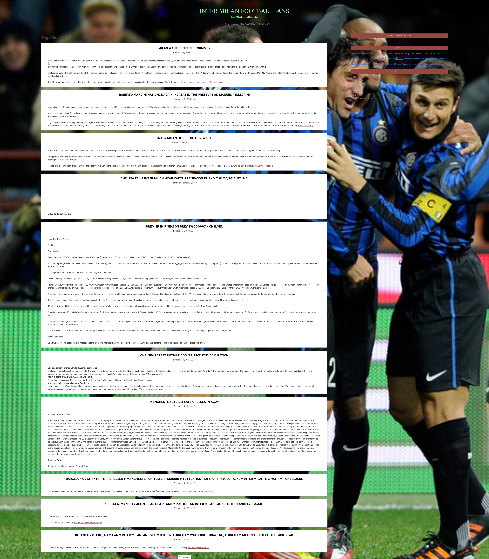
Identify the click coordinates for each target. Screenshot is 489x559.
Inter (399, 58)
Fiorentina (437, 53)
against (377, 53)
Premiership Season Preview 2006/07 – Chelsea (184, 226)
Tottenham (422, 64)
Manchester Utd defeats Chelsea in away (184, 402)
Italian (416, 58)
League (430, 58)
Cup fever (356, 77)
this (414, 64)
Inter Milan (264, 24)
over (391, 64)
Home (226, 24)
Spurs (411, 64)
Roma (399, 64)
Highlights (383, 58)
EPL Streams (358, 83)
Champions (408, 53)
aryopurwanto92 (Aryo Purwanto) (199, 491)
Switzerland (357, 95)
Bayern (395, 53)
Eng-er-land (357, 80)
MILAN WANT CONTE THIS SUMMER (184, 48)
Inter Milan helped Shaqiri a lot (184, 138)
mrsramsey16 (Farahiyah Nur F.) (88, 522)
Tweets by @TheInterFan (362, 41)
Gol (353, 89)
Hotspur (392, 59)
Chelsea (418, 53)
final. (431, 53)
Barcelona (388, 53)
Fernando (356, 86)
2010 (368, 53)
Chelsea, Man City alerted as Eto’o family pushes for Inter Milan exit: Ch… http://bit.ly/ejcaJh (184, 504)
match (364, 64)
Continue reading (217, 82)
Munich (386, 64)
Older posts (184, 557)
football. (355, 58)
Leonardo (437, 59)
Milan (371, 63)
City (423, 53)
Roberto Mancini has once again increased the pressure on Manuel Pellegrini (184, 94)
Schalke (405, 64)
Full (365, 59)
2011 (372, 53)
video (439, 64)
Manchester (356, 64)
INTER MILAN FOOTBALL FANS (244, 11)
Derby (427, 53)
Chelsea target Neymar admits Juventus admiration (184, 355)
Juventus (422, 59)
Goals (374, 58)
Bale (382, 53)
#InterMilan (355, 53)
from (361, 59)
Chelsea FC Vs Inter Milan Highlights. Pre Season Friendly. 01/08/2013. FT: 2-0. (184, 178)
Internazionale (408, 59)
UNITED (434, 64)
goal (368, 59)
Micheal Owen (358, 92)
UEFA (429, 64)
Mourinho (380, 64)
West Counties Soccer (362, 98)
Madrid (444, 58)
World (443, 64)
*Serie (363, 53)
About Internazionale (244, 24)
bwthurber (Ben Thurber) (198, 547)
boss (400, 53)
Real (394, 64)
